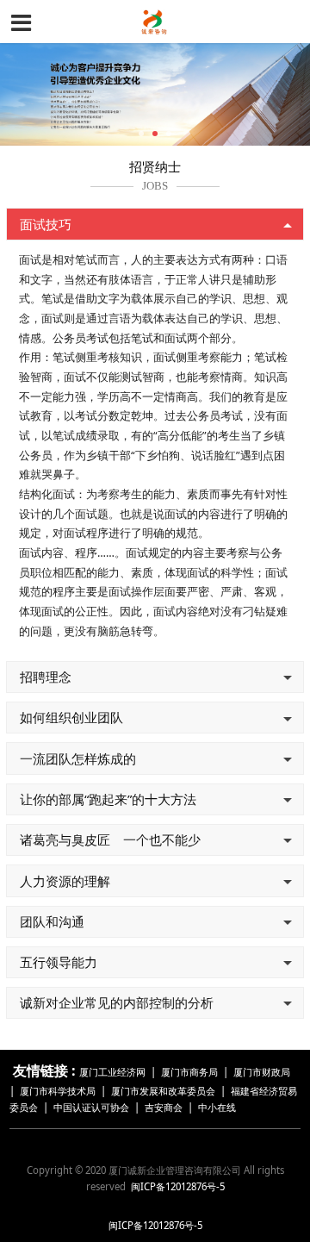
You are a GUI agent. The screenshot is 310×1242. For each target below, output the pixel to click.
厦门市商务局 (190, 1071)
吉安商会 (164, 1107)
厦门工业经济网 (112, 1071)
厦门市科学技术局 (58, 1090)
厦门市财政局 (261, 1071)
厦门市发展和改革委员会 (163, 1090)
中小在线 (217, 1107)
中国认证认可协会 (91, 1107)
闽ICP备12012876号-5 (178, 1186)
